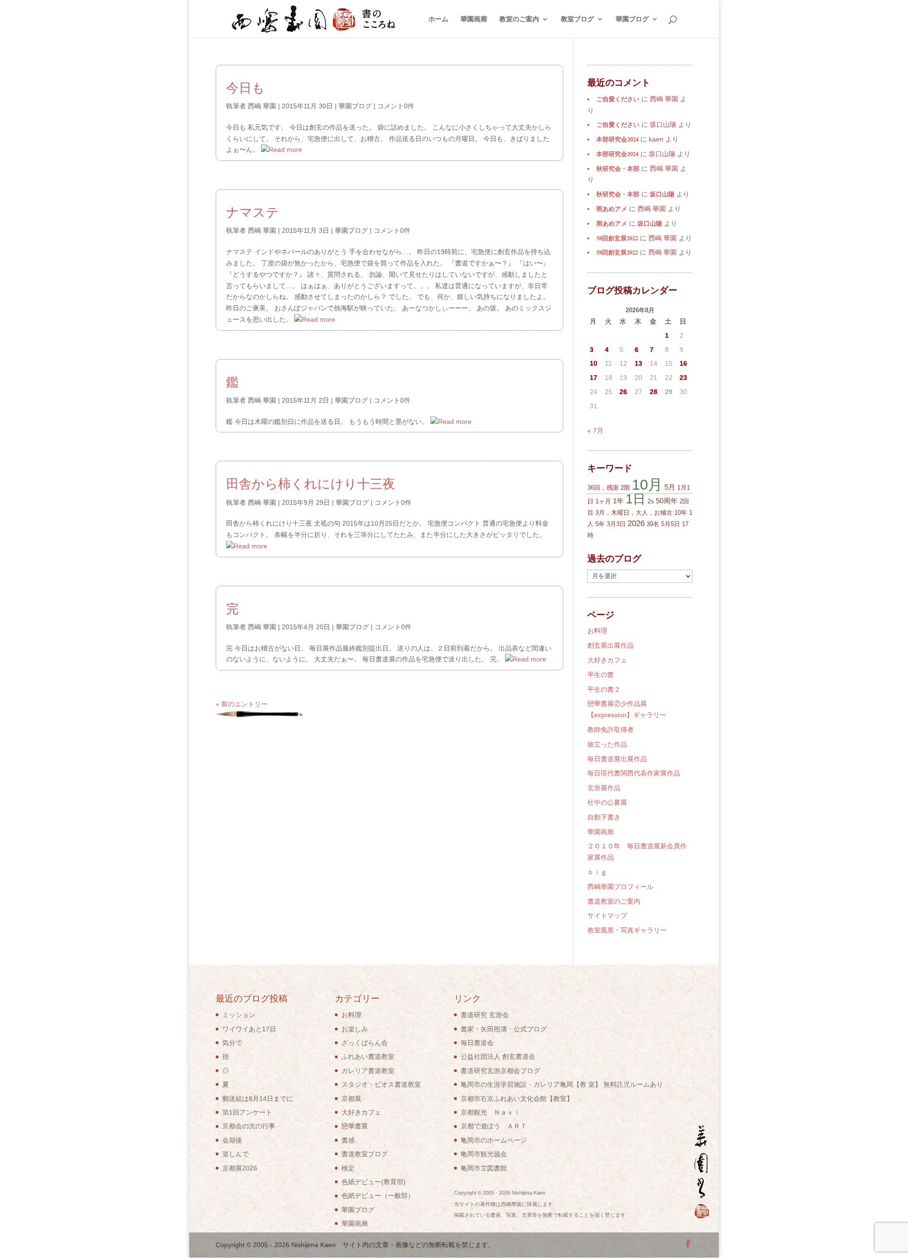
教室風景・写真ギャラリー (627, 930)
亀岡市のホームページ (494, 1140)
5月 (669, 487)
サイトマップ (607, 915)
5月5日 (670, 524)
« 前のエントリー (242, 704)
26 (623, 392)
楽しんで (235, 1154)
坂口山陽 (662, 194)
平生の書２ (603, 689)
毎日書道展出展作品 (617, 759)
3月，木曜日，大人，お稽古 (633, 512)
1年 (618, 501)
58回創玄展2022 (617, 238)
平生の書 (600, 674)
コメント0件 (395, 106)
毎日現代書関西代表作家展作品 (633, 773)
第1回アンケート (247, 1112)
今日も (245, 87)
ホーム (438, 19)
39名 (652, 524)
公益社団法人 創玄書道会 (498, 1056)
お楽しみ (354, 1029)
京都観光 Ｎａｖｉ (490, 1112)
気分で (232, 1043)
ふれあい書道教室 (367, 1056)
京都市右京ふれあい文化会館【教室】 (517, 1098)
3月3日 (616, 524)
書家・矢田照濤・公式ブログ (504, 1029)
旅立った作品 (607, 744)
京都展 (351, 1098)
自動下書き (603, 817)
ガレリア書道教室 (367, 1070)
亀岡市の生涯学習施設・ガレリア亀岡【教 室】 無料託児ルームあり (562, 1084)
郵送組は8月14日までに (257, 1098)
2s (650, 501)
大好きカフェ (607, 660)
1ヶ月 (603, 501)
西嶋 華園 (262, 106)
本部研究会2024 (617, 139)
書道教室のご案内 (613, 901)
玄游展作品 (603, 788)
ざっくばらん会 (364, 1043)
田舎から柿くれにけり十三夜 (310, 483)
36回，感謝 (603, 487)
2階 (625, 487)
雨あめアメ (611, 208)
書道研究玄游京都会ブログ (500, 1070)
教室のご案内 (519, 19)
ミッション (238, 1015)
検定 (348, 1168)
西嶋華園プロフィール (620, 886)
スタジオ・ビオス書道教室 (381, 1084)
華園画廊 (474, 19)
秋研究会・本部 (617, 168)
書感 (348, 1140)
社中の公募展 (607, 802)
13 (638, 363)
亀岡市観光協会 (484, 1154)
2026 (636, 523)
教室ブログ (577, 19)
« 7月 (595, 430)
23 (683, 377)
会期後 (232, 1140)
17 (593, 377)
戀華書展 (354, 1126)
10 (593, 363)
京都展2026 (239, 1168)
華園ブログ (632, 19)
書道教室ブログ (364, 1154)
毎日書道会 (477, 1043)
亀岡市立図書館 (484, 1168)
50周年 (667, 501)
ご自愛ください (617, 99)
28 (653, 392)
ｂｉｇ (597, 872)
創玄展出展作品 (610, 645)
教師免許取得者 (610, 729)
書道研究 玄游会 (485, 1015)
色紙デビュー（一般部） (377, 1195)
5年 (600, 524)
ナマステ (252, 211)
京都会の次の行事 (248, 1126)
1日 (636, 499)
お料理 (597, 630)
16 (683, 363)
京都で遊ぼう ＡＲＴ (494, 1126)
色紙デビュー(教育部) (373, 1182)
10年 (680, 512)
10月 (647, 484)
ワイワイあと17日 (249, 1029)
